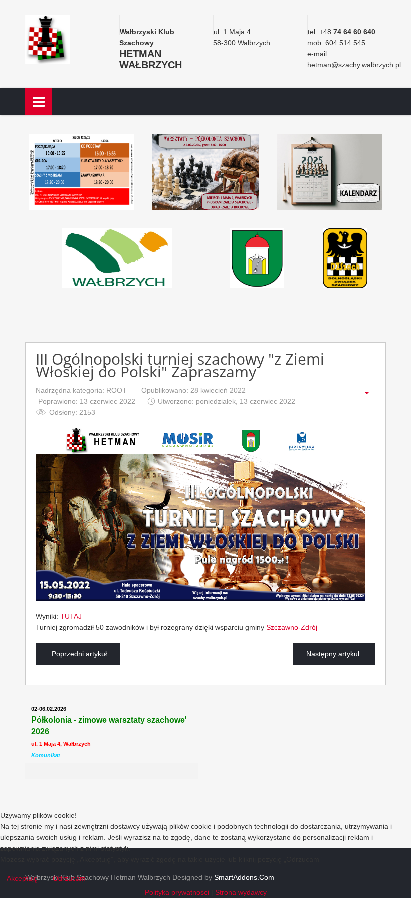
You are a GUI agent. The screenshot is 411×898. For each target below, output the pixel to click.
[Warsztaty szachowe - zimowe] (205, 172)
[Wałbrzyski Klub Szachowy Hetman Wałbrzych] (47, 39)
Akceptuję (22, 878)
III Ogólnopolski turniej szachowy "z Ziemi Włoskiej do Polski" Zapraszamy (180, 365)
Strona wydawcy (241, 892)
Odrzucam (69, 878)
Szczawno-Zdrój (291, 627)
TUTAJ (71, 616)
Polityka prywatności (177, 892)
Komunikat (45, 755)
